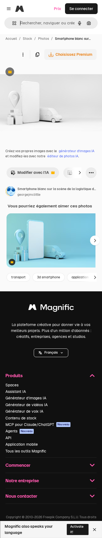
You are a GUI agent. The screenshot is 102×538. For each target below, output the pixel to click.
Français (51, 352)
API (8, 437)
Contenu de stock (20, 418)
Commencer (17, 465)
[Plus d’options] (22, 54)
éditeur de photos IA (62, 156)
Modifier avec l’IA (30, 174)
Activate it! (77, 529)
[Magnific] (51, 308)
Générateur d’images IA (25, 398)
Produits (14, 375)
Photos (43, 39)
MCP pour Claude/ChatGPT (37, 424)
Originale (36, 72)
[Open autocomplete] (12, 23)
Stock (27, 39)
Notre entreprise (22, 480)
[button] (51, 352)
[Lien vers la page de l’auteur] (10, 192)
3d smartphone (48, 277)
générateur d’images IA (76, 151)
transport (18, 277)
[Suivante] (80, 172)
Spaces (11, 385)
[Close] (94, 529)
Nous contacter (21, 496)
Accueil (11, 39)
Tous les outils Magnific (25, 451)
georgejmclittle (29, 195)
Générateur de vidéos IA (26, 404)
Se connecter (81, 8)
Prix (57, 8)
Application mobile (21, 444)
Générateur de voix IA (24, 411)
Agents (19, 431)
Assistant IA (15, 391)
